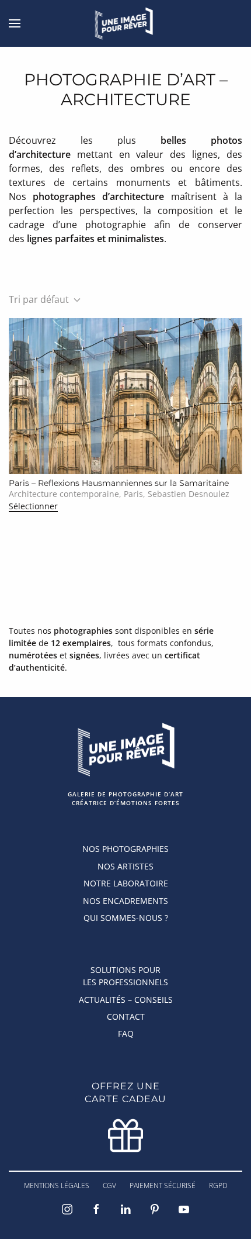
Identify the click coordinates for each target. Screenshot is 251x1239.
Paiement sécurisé (163, 1185)
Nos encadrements (125, 900)
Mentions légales (56, 1185)
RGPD (218, 1185)
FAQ (126, 1033)
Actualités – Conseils (126, 999)
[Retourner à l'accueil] (125, 23)
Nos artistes (125, 866)
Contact (126, 1016)
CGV (109, 1185)
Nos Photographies (125, 848)
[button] (14, 23)
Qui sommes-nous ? (125, 917)
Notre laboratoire (125, 883)
